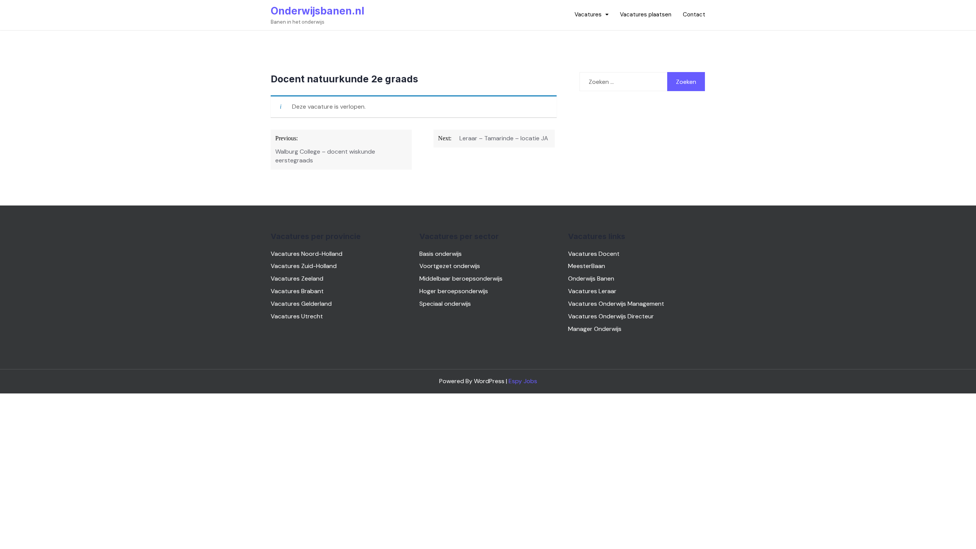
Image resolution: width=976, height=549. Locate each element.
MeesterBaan (586, 266)
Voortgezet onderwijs (449, 266)
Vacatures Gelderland (301, 304)
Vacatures (588, 14)
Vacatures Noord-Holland (306, 254)
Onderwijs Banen (591, 278)
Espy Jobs (523, 381)
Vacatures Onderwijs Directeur (611, 316)
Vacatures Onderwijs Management (616, 304)
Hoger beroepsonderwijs (453, 291)
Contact (694, 14)
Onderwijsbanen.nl (317, 11)
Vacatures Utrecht (297, 316)
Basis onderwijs (440, 254)
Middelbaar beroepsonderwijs (460, 278)
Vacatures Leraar (592, 291)
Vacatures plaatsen (645, 14)
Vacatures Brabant (297, 291)
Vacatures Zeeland (297, 278)
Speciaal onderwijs (445, 304)
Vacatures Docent (594, 254)
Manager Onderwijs (594, 329)
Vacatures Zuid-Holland (304, 266)
